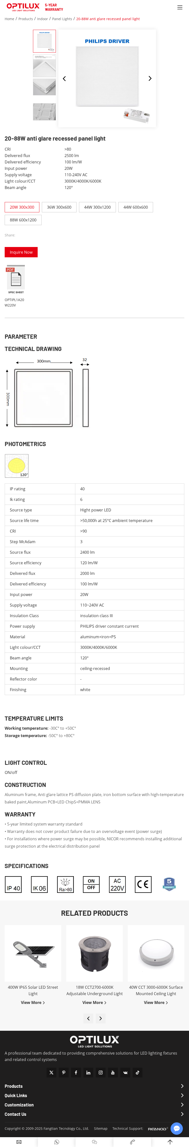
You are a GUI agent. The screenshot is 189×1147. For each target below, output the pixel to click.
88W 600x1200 (23, 220)
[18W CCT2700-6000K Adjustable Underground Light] (94, 953)
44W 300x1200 (97, 207)
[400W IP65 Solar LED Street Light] (33, 953)
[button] (64, 78)
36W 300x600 (59, 207)
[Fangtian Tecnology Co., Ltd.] (23, 7)
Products (25, 18)
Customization (19, 1104)
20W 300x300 (22, 207)
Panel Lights (62, 18)
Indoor (42, 18)
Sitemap (101, 1128)
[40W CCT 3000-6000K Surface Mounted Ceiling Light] (156, 953)
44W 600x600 (136, 207)
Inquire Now (21, 252)
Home (9, 18)
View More (31, 1002)
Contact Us (15, 1114)
